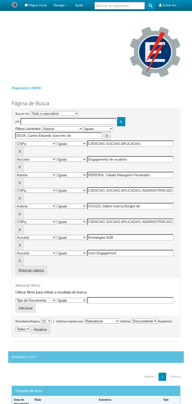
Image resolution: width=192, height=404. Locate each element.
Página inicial (37, 5)
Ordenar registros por (69, 321)
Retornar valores (31, 270)
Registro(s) (165, 321)
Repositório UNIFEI (26, 88)
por (17, 121)
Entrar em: (170, 5)
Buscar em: (22, 113)
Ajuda (79, 5)
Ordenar (125, 321)
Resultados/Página (27, 321)
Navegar (60, 5)
